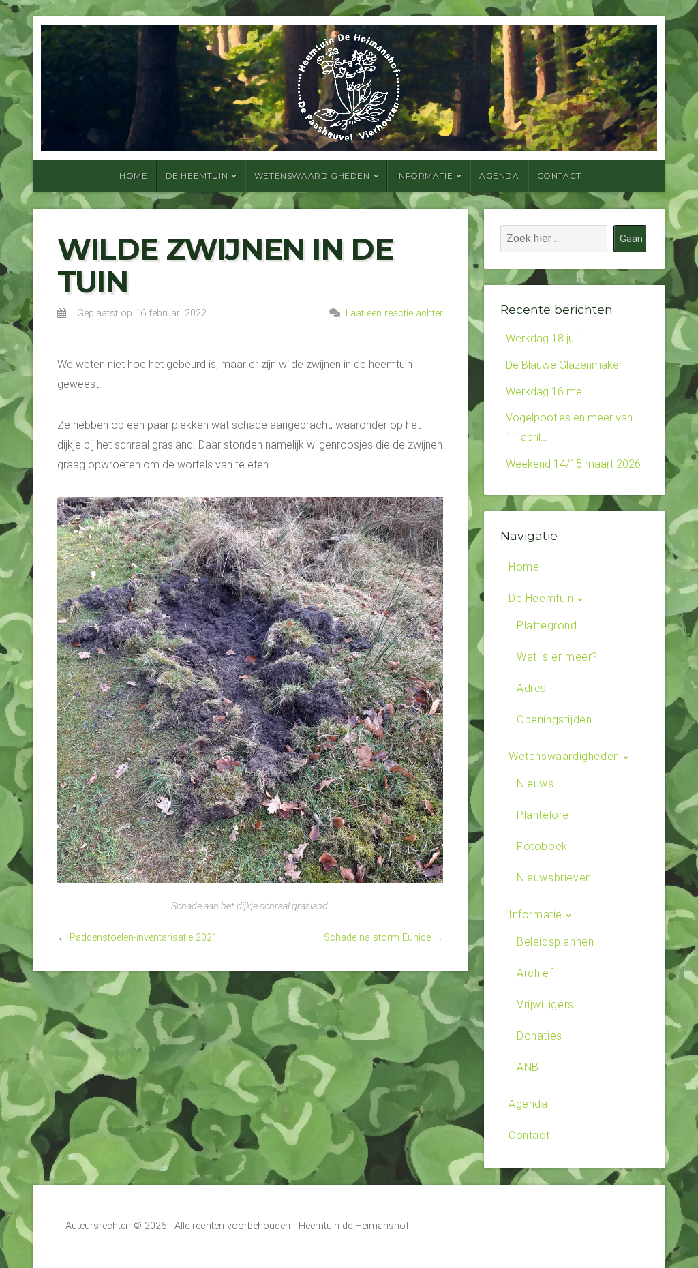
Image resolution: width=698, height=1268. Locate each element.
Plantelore (543, 815)
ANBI (530, 1067)
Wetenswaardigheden (312, 175)
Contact (559, 175)
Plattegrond (547, 625)
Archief (535, 973)
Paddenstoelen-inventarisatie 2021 (143, 938)
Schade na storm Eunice (377, 938)
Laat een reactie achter (394, 313)
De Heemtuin (197, 175)
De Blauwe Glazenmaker (564, 365)
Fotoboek (542, 846)
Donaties (539, 1035)
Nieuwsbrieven (554, 877)
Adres (532, 688)
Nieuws (535, 783)
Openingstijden (554, 719)
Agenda (499, 175)
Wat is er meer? (557, 656)
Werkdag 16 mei (545, 391)
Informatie (424, 175)
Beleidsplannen (555, 941)
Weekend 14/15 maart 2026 (573, 463)
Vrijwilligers (545, 1004)
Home (133, 175)
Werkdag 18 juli (542, 338)
